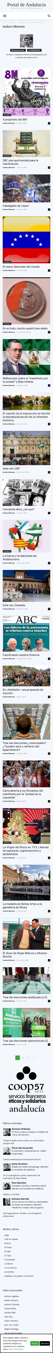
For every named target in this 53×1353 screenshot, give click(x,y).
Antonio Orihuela (11, 1304)
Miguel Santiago (11, 1329)
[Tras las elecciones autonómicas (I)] (26, 1022)
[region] (26, 1089)
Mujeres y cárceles (11, 1194)
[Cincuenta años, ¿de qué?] (26, 492)
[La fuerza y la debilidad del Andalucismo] (26, 536)
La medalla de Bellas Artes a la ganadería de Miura (22, 905)
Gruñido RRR (9, 1312)
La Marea (8, 1263)
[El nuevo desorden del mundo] (26, 239)
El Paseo (8, 1247)
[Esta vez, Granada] (26, 586)
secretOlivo (9, 1272)
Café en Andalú (11, 1239)
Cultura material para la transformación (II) (22, 1159)
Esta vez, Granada (14, 605)
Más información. (16, 1349)
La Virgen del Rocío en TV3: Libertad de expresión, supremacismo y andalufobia (26, 851)
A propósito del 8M (15, 119)
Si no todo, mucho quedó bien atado (25, 328)
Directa (7, 1243)
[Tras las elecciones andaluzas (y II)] (26, 980)
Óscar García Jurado (13, 1333)
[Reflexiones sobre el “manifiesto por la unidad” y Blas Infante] (26, 357)
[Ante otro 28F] (26, 448)
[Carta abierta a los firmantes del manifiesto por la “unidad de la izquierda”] (26, 773)
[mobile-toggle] (4, 16)
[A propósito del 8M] (26, 92)
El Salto (7, 1251)
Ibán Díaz (8, 1316)
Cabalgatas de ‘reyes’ (16, 205)
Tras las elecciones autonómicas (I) (25, 1040)
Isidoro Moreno (9, 123)
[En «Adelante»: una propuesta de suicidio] (26, 676)
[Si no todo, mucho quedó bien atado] (26, 301)
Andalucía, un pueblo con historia (18, 1276)
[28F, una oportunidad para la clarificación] (26, 143)
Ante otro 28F (11, 468)
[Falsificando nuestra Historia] (26, 634)
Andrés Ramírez (11, 1300)
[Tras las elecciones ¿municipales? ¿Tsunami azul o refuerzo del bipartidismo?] (26, 722)
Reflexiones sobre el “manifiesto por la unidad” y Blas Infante (25, 380)
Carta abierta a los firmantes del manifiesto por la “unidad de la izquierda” (23, 794)
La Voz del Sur (10, 1267)
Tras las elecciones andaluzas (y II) (25, 997)
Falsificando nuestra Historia (21, 655)
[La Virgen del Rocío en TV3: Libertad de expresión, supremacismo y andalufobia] (26, 826)
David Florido (10, 1308)
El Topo (7, 1255)
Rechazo (45, 1343)
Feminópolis (9, 1259)
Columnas (7, 115)
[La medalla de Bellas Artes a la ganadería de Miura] (26, 883)
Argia (6, 1235)
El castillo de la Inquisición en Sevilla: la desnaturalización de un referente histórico (26, 417)
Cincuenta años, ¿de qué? (18, 509)
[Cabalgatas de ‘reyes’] (26, 188)
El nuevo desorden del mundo (21, 266)
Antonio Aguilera (11, 1296)
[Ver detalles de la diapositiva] (26, 1089)
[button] (49, 16)
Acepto (35, 1343)
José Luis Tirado (11, 1325)
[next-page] (34, 1057)
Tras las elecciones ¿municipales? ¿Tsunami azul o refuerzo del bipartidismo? (24, 746)
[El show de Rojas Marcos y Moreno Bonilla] (26, 934)
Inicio (5, 22)
